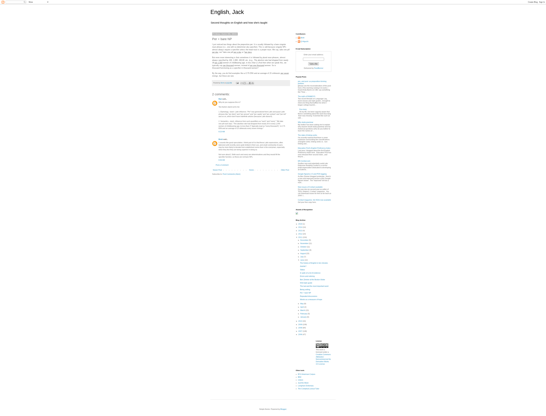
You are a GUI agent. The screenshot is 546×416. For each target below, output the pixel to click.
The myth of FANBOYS (306, 96)
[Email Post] (237, 83)
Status (302, 270)
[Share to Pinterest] (252, 83)
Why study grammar (305, 122)
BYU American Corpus (306, 374)
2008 (300, 328)
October (303, 247)
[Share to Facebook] (250, 83)
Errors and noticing (307, 276)
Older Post (285, 170)
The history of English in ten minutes (314, 263)
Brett (221, 139)
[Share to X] (247, 83)
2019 (300, 224)
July (302, 257)
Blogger (283, 409)
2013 (300, 231)
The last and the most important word (314, 286)
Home (251, 170)
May (302, 304)
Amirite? (303, 266)
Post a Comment (222, 165)
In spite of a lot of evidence (310, 273)
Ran (220, 99)
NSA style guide (306, 283)
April (302, 307)
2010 (300, 321)
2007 (300, 331)
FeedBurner (318, 68)
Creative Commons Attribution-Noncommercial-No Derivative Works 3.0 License (323, 359)
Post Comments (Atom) (231, 174)
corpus (300, 380)
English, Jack (227, 12)
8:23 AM (222, 132)
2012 (300, 234)
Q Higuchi (304, 41)
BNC (300, 377)
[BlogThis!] (244, 83)
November (304, 243)
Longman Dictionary (306, 386)
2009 (300, 325)
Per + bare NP (305, 293)
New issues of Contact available (310, 187)
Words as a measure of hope (311, 300)
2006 (300, 334)
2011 (300, 237)
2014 (300, 227)
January (303, 317)
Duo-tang (303, 109)
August (303, 254)
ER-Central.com (304, 161)
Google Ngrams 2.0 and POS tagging (312, 174)
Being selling (305, 290)
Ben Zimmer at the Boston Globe (312, 280)
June (302, 260)
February (304, 314)
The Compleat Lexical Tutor (308, 389)
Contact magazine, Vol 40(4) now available (314, 200)
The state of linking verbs (307, 135)
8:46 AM (222, 160)
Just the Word (303, 383)
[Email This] (241, 83)
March (303, 310)
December (304, 240)
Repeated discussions (308, 296)
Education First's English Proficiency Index (314, 148)
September (304, 250)
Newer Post (217, 170)
